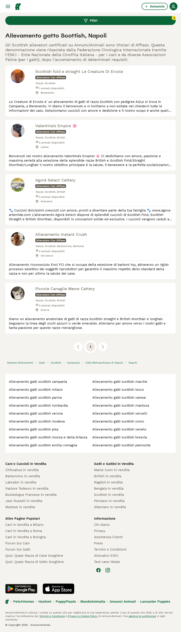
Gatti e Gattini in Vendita (114, 464)
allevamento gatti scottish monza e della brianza (48, 437)
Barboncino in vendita (22, 476)
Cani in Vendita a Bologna (25, 537)
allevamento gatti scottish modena (37, 421)
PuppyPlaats (66, 602)
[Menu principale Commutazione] (8, 6)
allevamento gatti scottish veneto (119, 429)
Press (98, 543)
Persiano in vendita (109, 501)
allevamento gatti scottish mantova (120, 405)
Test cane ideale (107, 562)
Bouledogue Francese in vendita (31, 495)
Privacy (99, 531)
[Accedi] (173, 6)
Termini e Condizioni (110, 549)
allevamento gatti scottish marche (119, 382)
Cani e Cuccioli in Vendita (25, 464)
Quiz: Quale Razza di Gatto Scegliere (34, 562)
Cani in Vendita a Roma (23, 531)
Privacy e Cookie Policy (82, 616)
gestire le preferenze (142, 616)
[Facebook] (98, 570)
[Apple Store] (58, 588)
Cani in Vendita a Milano (24, 525)
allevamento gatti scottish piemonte (121, 445)
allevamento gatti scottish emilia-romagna (43, 445)
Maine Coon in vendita (112, 470)
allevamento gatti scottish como (118, 421)
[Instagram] (107, 570)
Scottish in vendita (109, 495)
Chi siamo (102, 525)
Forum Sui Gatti (17, 549)
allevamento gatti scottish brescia (119, 437)
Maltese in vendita (20, 507)
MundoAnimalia (92, 602)
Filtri (132, 19)
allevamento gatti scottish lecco (118, 390)
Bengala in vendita (108, 489)
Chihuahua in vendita (22, 470)
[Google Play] (21, 588)
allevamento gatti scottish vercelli (119, 413)
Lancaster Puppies (155, 602)
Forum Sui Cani (17, 543)
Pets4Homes (23, 602)
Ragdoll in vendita (108, 482)
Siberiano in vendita (110, 507)
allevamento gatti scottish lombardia (38, 405)
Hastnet (44, 602)
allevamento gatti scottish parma (35, 398)
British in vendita (107, 476)
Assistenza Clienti (108, 537)
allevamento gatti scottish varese (119, 398)
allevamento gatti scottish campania (38, 382)
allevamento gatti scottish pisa (33, 429)
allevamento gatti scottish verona (36, 413)
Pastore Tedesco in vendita (26, 489)
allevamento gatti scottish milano (36, 390)
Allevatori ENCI (106, 556)
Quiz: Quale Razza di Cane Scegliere (34, 556)
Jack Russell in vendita (23, 501)
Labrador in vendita (20, 482)
